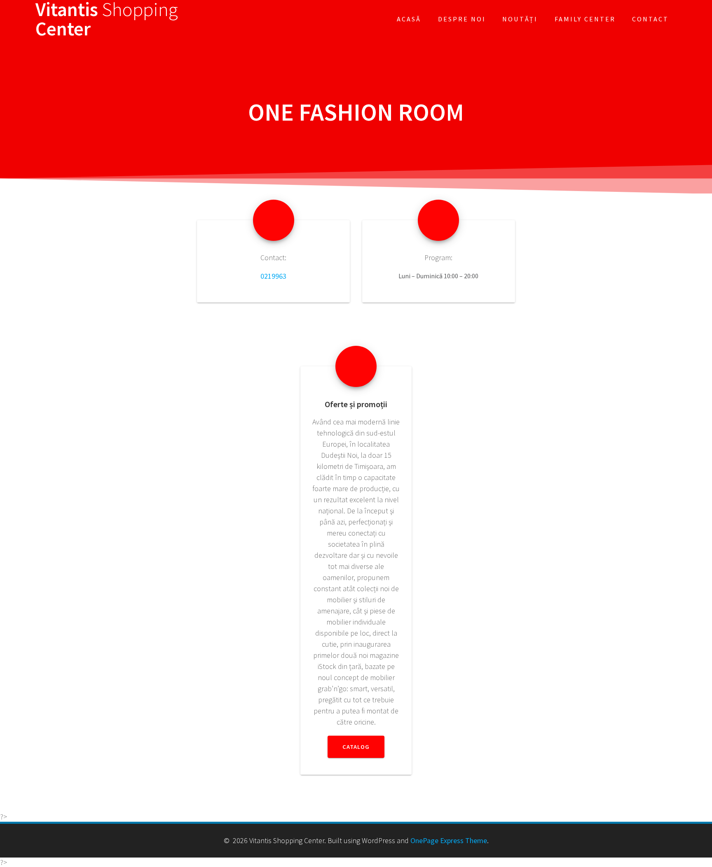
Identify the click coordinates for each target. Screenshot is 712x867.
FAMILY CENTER (585, 19)
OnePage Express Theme (448, 840)
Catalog (356, 746)
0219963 (273, 276)
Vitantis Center (106, 19)
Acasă (409, 19)
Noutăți (520, 19)
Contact (650, 19)
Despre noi (462, 19)
